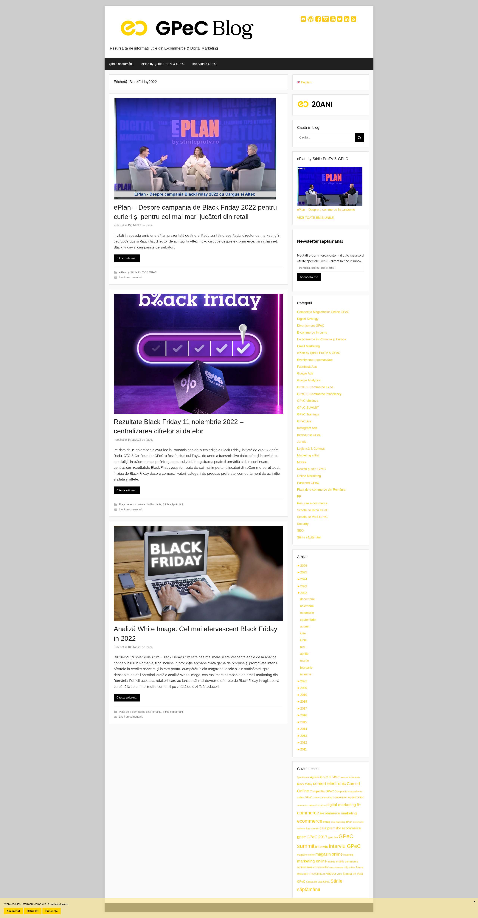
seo (305, 873)
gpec (301, 837)
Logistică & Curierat (311, 448)
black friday (304, 784)
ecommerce (309, 821)
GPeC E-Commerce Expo (315, 387)
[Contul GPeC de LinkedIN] (346, 20)
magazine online (306, 854)
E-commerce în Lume (312, 332)
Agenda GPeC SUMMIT (325, 777)
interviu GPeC (345, 846)
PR (299, 496)
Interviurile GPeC (204, 64)
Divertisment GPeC (310, 325)
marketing (348, 854)
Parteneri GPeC (308, 483)
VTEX (339, 874)
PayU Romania (336, 867)
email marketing (338, 822)
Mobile (301, 462)
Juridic (301, 441)
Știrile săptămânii (121, 64)
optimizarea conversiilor (313, 867)
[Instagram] (325, 20)
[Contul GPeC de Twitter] (339, 20)
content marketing (322, 797)
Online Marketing (309, 476)
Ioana (149, 225)
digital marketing (341, 804)
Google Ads (305, 373)
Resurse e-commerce (312, 503)
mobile (331, 861)
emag (326, 821)
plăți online (349, 867)
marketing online (312, 861)
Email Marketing (308, 346)
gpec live (333, 837)
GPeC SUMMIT (308, 407)
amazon (344, 777)
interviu (321, 846)
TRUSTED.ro (317, 873)
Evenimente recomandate (315, 360)
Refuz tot (32, 910)
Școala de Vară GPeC (312, 517)
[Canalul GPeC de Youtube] (333, 20)
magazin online (329, 854)
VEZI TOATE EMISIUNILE (315, 217)
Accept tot (13, 910)
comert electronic (329, 783)
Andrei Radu (354, 777)
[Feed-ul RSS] (353, 20)
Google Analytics (309, 380)
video (331, 873)
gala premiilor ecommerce (340, 828)
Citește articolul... (127, 258)
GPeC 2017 (317, 837)
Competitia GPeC (322, 791)
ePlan (349, 821)
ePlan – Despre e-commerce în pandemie (326, 209)
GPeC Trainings (308, 414)
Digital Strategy (308, 319)
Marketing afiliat (308, 455)
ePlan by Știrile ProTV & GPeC (162, 64)
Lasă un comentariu (131, 277)
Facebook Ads (307, 367)
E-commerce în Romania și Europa (321, 339)
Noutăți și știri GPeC (311, 469)
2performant (303, 777)
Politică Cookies (59, 903)
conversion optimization (348, 797)
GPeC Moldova (307, 401)
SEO (300, 530)
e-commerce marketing (338, 813)
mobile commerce (347, 861)
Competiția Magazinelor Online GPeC (323, 312)
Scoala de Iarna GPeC (312, 510)
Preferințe (51, 910)
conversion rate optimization (311, 805)
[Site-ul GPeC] (311, 20)
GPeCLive (304, 421)
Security (303, 524)
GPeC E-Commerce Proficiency (319, 394)
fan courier (312, 828)
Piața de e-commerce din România (140, 504)
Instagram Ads (307, 428)
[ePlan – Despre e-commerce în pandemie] (329, 186)
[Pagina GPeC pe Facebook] (318, 20)
